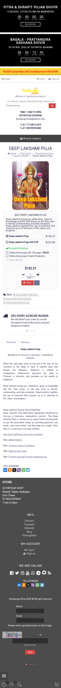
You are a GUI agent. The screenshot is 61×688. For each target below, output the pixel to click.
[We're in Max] (44, 572)
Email (19, 616)
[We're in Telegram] (38, 573)
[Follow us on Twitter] (17, 573)
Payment (29, 524)
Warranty (29, 528)
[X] (14, 470)
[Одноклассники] (10, 470)
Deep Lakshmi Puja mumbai (18, 299)
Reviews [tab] (25, 342)
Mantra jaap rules (18, 451)
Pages (7, 79)
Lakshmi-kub (49, 101)
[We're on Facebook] (12, 573)
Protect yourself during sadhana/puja (28, 456)
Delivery (29, 520)
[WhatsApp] (23, 470)
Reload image (30, 645)
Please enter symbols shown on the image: (30, 625)
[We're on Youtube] (27, 573)
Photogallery (29, 535)
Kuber (29, 101)
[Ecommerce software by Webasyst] (31, 664)
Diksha (18, 440)
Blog (29, 531)
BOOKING (30, 24)
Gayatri (23, 101)
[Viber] (19, 470)
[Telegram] (28, 470)
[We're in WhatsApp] (33, 573)
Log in (42, 79)
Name (19, 606)
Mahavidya (37, 101)
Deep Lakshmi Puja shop (26, 295)
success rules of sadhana (22, 445)
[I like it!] (37, 282)
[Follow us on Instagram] (22, 573)
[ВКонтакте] (5, 470)
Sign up (55, 79)
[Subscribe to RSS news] (49, 573)
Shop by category (32, 138)
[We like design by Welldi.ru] (26, 664)
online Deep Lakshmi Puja (17, 303)
